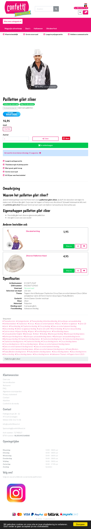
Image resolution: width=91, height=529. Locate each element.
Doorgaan (80, 524)
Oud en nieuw (9, 331)
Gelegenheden (23, 321)
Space (31, 331)
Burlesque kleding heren (13, 336)
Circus (31, 324)
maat (5, 125)
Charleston (22, 324)
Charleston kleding (29, 326)
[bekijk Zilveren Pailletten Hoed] (14, 263)
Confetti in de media (11, 403)
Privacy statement (10, 394)
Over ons (6, 379)
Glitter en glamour (70, 324)
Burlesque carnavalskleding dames (38, 336)
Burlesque (28, 334)
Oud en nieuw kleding (72, 329)
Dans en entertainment (45, 324)
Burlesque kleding (56, 334)
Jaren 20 (82, 324)
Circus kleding (44, 326)
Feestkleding (15, 326)
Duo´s (27, 28)
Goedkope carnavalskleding (70, 321)
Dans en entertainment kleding (64, 326)
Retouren (7, 385)
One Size (7, 129)
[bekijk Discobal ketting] (14, 239)
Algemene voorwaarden (12, 391)
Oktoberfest (51, 28)
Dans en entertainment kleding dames (55, 344)
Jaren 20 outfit (44, 329)
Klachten (6, 400)
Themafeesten (9, 321)
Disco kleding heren (78, 352)
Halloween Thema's (59, 354)
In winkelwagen (46, 145)
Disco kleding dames (61, 352)
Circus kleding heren (50, 341)
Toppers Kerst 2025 (76, 354)
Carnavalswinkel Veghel (12, 334)
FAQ (4, 388)
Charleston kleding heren (52, 339)
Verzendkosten (9, 382)
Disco (58, 324)
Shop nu (69, 246)
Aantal (5, 135)
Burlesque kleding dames (74, 334)
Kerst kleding (56, 329)
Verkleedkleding (50, 321)
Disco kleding (8, 329)
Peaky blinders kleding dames (39, 352)
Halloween (38, 28)
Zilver (36, 334)
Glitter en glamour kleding (26, 329)
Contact (6, 397)
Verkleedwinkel (9, 324)
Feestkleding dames (61, 331)
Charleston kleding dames (29, 339)
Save (67, 138)
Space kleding (21, 331)
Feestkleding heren (43, 331)
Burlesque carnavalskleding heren (66, 336)
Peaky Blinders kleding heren (14, 352)
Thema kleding (37, 321)
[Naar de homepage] (18, 9)
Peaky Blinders (72, 349)
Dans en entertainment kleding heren (18, 346)
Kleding (44, 334)
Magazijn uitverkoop (13, 28)
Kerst (5, 326)
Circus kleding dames (68, 341)
